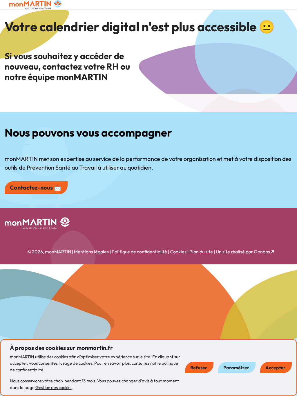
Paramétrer (236, 367)
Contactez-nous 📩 (35, 187)
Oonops (262, 252)
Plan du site (201, 252)
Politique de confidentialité (139, 252)
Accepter (275, 367)
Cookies (178, 252)
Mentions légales (91, 252)
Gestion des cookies (53, 387)
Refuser (198, 367)
